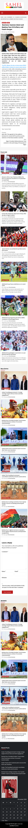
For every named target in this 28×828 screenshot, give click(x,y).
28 (14, 818)
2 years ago (5, 31)
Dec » (6, 820)
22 (17, 815)
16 (21, 812)
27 (10, 818)
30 (21, 818)
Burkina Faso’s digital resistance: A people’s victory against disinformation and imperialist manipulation (14, 531)
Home (8, 22)
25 (3, 818)
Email (16, 571)
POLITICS (7, 388)
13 (10, 812)
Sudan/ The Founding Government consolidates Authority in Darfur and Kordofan (14, 475)
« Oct (2, 820)
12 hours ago (5, 397)
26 (7, 818)
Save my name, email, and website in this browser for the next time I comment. (13, 586)
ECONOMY (4, 416)
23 (21, 815)
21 (14, 815)
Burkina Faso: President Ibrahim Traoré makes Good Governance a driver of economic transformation (14, 422)
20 (10, 815)
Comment (5, 551)
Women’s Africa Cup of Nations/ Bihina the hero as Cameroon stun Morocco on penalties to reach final (14, 178)
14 (14, 812)
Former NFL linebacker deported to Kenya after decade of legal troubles (14, 214)
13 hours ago (5, 425)
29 (17, 818)
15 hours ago (5, 478)
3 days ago (5, 506)
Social (7, 444)
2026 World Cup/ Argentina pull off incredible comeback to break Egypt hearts (13, 318)
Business (4, 22)
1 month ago (5, 252)
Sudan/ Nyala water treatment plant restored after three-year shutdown (13, 449)
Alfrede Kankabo (11, 31)
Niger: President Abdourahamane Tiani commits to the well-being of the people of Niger (15, 142)
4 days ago (5, 534)
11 (3, 812)
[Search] (26, 13)
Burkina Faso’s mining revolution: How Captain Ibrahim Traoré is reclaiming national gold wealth (14, 503)
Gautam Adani (7, 129)
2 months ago (5, 287)
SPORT (7, 173)
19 (7, 815)
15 (17, 812)
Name (4, 571)
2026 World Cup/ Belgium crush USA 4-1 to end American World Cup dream (13, 353)
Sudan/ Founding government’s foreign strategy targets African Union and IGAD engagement (12, 393)
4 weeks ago (5, 216)
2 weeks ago (5, 181)
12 (7, 812)
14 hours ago (5, 451)
